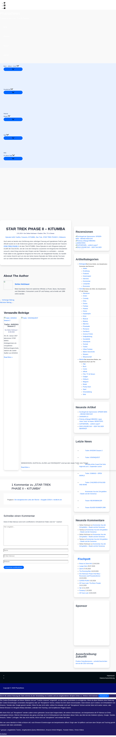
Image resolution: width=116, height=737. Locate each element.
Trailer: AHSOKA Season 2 (11, 325)
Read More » (8, 357)
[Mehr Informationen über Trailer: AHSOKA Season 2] (11, 320)
